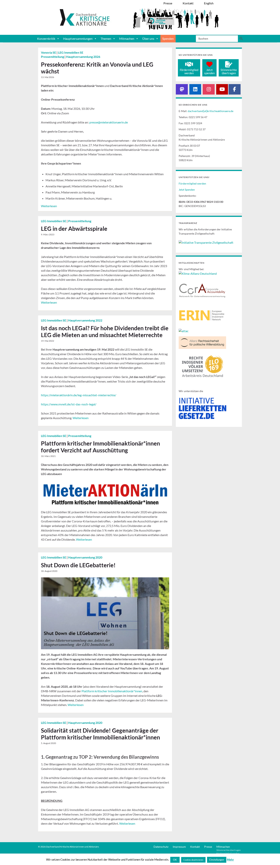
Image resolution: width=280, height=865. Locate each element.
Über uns (148, 38)
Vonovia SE (49, 52)
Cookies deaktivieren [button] (193, 860)
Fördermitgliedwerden (189, 71)
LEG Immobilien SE (70, 52)
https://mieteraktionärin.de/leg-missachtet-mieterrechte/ (78, 395)
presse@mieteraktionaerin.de (108, 122)
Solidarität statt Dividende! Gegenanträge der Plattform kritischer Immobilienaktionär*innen (100, 734)
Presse (208, 846)
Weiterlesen (49, 206)
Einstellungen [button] (216, 859)
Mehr (230, 859)
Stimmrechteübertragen (229, 71)
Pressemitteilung (53, 56)
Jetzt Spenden (187, 189)
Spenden (168, 38)
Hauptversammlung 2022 (85, 320)
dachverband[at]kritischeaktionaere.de (210, 111)
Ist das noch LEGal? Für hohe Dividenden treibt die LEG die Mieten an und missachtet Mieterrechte (104, 331)
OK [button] (175, 859)
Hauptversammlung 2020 (85, 557)
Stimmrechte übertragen (228, 850)
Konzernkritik (46, 38)
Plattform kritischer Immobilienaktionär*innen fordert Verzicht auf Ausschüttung (100, 447)
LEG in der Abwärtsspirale (74, 228)
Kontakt (195, 846)
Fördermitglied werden (192, 183)
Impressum (179, 846)
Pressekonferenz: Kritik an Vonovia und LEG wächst (97, 68)
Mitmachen (126, 38)
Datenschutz (161, 846)
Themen (106, 38)
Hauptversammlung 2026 (83, 56)
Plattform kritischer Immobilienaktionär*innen (112, 691)
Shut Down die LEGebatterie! (78, 565)
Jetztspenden (209, 71)
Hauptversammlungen (78, 38)
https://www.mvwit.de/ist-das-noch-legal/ (68, 404)
